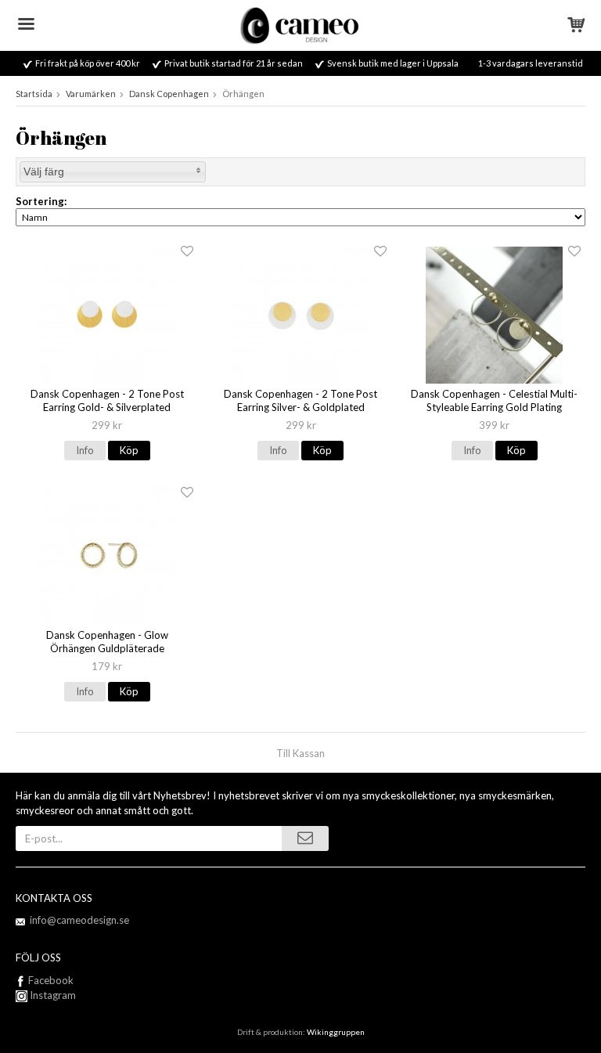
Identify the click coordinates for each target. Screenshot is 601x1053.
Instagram (51, 995)
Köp (129, 450)
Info (85, 450)
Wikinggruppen (336, 1032)
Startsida (34, 93)
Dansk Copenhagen (169, 93)
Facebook (51, 980)
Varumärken (91, 93)
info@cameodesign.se (79, 920)
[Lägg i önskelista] (187, 252)
